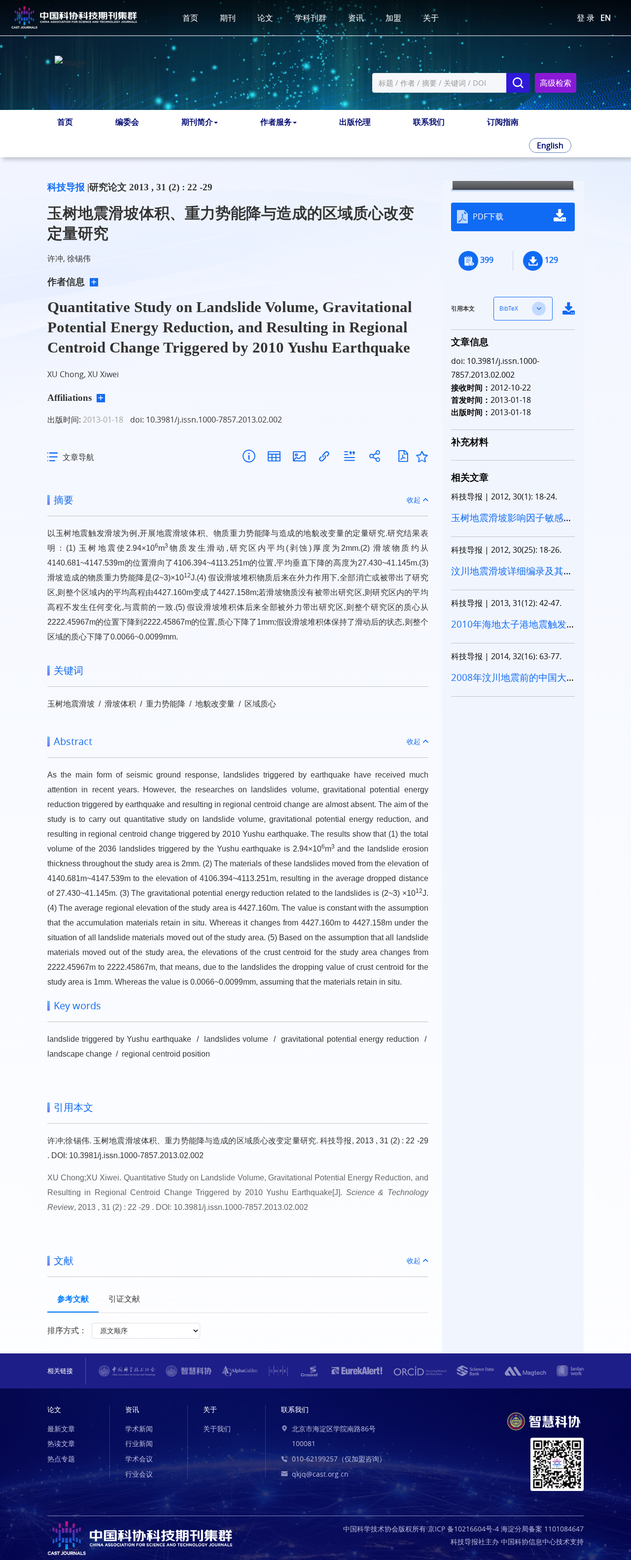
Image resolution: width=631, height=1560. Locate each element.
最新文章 (61, 1428)
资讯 (356, 17)
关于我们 (217, 1428)
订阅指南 (503, 121)
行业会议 (139, 1474)
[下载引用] (349, 456)
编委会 (127, 121)
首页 (190, 17)
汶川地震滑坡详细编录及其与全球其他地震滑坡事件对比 (512, 577)
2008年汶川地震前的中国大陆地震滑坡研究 (508, 683)
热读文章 (61, 1443)
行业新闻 (139, 1443)
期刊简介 (197, 121)
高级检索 (555, 82)
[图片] (299, 456)
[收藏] (422, 456)
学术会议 (139, 1458)
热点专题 (61, 1458)
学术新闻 (139, 1428)
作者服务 (276, 121)
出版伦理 (355, 121)
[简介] (248, 456)
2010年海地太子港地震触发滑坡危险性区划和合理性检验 (512, 630)
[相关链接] (324, 456)
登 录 (586, 17)
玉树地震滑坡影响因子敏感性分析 (512, 523)
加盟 (393, 17)
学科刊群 (310, 17)
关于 (431, 17)
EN (605, 17)
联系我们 (429, 121)
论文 (265, 17)
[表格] (273, 456)
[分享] (374, 456)
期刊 (228, 17)
